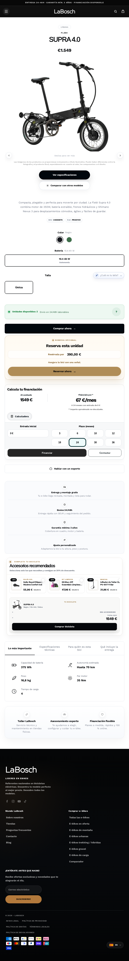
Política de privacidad (34, 921)
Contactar (104, 453)
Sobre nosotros (14, 817)
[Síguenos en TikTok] (25, 801)
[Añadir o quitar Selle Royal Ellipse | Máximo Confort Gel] (43, 580)
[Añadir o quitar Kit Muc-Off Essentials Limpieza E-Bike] (81, 580)
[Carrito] (123, 11)
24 (77, 442)
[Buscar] (115, 11)
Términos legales (39, 927)
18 (59, 442)
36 (113, 442)
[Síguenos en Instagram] (13, 801)
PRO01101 (76, 220)
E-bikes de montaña (81, 830)
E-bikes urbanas (78, 836)
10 (95, 433)
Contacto (11, 836)
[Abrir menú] (6, 11)
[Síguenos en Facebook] (7, 801)
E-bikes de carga (79, 855)
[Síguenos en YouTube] (19, 801)
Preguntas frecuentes (18, 830)
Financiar (47, 453)
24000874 (58, 220)
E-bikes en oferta (79, 823)
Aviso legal (12, 921)
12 (113, 433)
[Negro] (59, 239)
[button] (27, 585)
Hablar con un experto (67, 468)
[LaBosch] (64, 11)
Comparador (76, 861)
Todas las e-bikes (79, 817)
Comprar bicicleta (64, 626)
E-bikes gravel (77, 849)
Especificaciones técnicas (49, 648)
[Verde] (69, 239)
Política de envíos (16, 927)
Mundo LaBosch (14, 811)
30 (95, 442)
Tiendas (10, 823)
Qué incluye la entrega (109, 648)
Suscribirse (23, 899)
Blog (8, 842)
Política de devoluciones (20, 933)
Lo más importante (20, 648)
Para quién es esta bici (79, 648)
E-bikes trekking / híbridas (85, 842)
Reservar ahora (64, 371)
